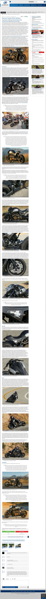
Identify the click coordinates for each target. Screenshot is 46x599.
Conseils (25, 591)
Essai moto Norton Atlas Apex (36, 21)
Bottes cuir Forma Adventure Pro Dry (37, 22)
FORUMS (40, 5)
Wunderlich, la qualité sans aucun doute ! (37, 27)
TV (44, 5)
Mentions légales (24, 593)
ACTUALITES (14, 5)
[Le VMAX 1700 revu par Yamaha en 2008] (15, 94)
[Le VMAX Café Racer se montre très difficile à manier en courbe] (15, 404)
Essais (3, 12)
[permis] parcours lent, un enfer (36, 53)
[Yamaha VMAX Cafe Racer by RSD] (15, 519)
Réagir (22, 16)
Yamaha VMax (5, 22)
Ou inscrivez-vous (23, 587)
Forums (34, 591)
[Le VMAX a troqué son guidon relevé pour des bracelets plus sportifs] (15, 298)
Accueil (12, 591)
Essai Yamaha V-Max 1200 (4, 548)
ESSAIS (21, 5)
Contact (28, 593)
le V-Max (26, 38)
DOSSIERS (27, 5)
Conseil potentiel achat (35, 56)
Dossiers (21, 591)
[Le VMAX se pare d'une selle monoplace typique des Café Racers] (15, 347)
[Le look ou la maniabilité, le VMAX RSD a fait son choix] (15, 489)
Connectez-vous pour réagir (10, 587)
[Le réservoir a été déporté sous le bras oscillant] (15, 197)
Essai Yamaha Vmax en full (18, 548)
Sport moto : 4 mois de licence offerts (37, 44)
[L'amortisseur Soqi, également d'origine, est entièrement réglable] (15, 250)
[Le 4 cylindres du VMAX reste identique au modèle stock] (15, 223)
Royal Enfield (10, 31)
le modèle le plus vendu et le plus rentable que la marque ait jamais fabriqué (15, 37)
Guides (28, 591)
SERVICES (34, 5)
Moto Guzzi (14, 31)
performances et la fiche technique (8, 68)
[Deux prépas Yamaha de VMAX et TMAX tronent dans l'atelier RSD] (15, 129)
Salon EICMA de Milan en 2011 (24, 131)
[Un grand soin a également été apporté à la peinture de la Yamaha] (15, 323)
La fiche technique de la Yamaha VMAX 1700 (15, 536)
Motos (6, 14)
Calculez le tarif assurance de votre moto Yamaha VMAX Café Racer (13, 540)
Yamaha (8, 14)
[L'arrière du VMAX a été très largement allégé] (15, 164)
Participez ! (41, 52)
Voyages (31, 591)
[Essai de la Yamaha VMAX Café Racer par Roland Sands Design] (15, 64)
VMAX (18, 67)
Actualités (15, 591)
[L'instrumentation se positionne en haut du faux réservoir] (15, 375)
